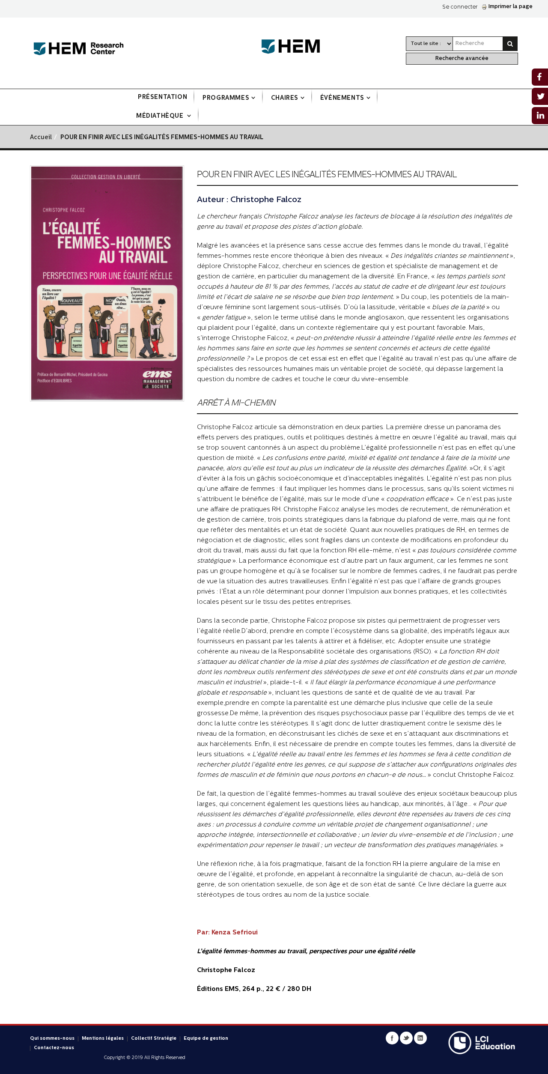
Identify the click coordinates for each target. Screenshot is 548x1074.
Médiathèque (160, 116)
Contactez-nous (54, 1048)
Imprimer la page (510, 6)
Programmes (226, 98)
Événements (342, 98)
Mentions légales (103, 1038)
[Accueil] (78, 49)
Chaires (284, 98)
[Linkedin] (420, 1038)
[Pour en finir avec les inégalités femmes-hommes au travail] (107, 283)
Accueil (41, 137)
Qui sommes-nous (52, 1038)
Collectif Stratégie (153, 1038)
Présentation (162, 97)
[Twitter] (406, 1038)
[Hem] (295, 47)
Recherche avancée (461, 58)
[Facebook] (392, 1038)
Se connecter (459, 7)
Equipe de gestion (206, 1038)
